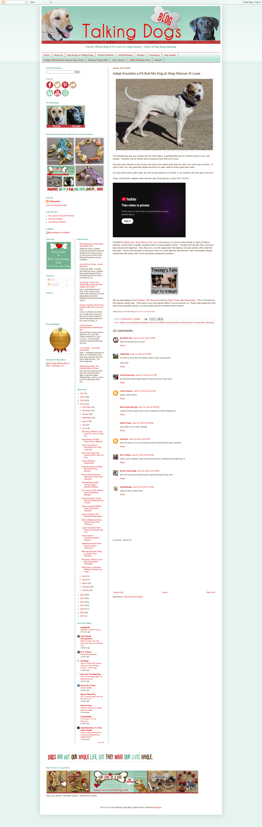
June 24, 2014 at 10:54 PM (143, 455)
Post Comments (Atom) (133, 597)
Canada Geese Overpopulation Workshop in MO (91, 327)
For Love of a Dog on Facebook (61, 216)
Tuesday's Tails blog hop (147, 300)
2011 (82, 602)
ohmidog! (85, 661)
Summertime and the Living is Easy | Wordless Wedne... (90, 484)
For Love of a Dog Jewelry (146, 311)
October (85, 414)
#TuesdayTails (199, 322)
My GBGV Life (126, 338)
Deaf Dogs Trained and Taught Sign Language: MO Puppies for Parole (91, 284)
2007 (82, 616)
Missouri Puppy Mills (98, 60)
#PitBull (161, 322)
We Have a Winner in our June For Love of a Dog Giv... (92, 433)
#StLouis (178, 322)
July (84, 425)
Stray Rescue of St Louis (146, 242)
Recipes (141, 55)
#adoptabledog (135, 322)
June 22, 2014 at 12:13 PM (144, 338)
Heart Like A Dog (88, 685)
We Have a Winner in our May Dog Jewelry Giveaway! (92, 561)
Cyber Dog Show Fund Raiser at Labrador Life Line (92, 530)
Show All (101, 742)
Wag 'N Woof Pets (88, 694)
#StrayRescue (187, 322)
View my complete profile (56, 205)
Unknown (124, 439)
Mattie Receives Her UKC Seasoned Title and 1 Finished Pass (92, 643)
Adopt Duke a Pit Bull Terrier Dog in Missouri (92, 440)
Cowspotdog (86, 717)
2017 (82, 393)
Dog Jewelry (170, 55)
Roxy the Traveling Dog (91, 674)
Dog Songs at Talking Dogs (80, 55)
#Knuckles (154, 322)
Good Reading (125, 55)
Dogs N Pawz (174, 300)
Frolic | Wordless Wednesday (88, 462)
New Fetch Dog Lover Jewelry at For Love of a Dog (93, 455)
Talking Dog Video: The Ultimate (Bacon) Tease (89, 367)
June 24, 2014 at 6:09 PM (139, 439)
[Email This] (150, 319)
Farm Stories (118, 60)
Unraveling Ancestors (57, 222)
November (86, 411)
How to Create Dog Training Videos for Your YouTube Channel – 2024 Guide (91, 665)
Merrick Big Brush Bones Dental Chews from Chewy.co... (92, 522)
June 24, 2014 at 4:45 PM (142, 423)
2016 (82, 397)
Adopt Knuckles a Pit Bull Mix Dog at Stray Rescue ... (92, 469)
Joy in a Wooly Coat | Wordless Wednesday (92, 515)
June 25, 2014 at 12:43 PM (148, 471)
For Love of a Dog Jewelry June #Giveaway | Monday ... (92, 492)
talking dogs (209, 322)
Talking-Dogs (54, 201)
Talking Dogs (190, 300)
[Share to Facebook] (159, 319)
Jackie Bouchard (127, 375)
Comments (54, 285)
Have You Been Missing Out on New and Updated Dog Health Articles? (91, 735)
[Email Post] (146, 319)
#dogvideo (145, 322)
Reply (122, 346)
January (85, 590)
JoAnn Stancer (126, 391)
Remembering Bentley (89, 654)
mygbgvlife (85, 627)
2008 (82, 613)
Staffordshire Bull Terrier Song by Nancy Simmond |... (92, 546)
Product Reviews (106, 55)
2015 (82, 400)
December (86, 407)
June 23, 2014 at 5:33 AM (140, 354)
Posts (52, 280)
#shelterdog (169, 322)
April (84, 580)
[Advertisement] (164, 566)
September (87, 418)
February (86, 587)
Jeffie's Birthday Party (139, 60)
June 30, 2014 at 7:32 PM (143, 487)
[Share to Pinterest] (162, 319)
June (84, 428)
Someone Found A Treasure (91, 630)
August (85, 421)
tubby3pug (124, 354)
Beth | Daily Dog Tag (128, 407)
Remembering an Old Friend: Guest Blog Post (92, 245)
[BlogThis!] (153, 319)
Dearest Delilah (86, 688)
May (84, 576)
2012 (82, 598)
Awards (158, 60)
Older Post (211, 592)
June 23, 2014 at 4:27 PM (146, 375)
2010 (82, 605)
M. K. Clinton (125, 455)
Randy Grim (129, 242)
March (85, 583)
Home (46, 55)
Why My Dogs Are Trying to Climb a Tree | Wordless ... (92, 553)
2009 (82, 609)
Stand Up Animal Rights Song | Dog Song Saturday (91, 508)
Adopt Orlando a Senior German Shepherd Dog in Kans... (92, 500)
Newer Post (118, 592)
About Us (58, 55)
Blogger (158, 807)
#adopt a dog (124, 322)
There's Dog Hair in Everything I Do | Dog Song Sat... (91, 447)
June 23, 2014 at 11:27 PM (145, 391)
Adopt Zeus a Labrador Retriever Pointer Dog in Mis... (92, 569)
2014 (82, 404)
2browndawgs (126, 487)
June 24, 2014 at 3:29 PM (148, 407)
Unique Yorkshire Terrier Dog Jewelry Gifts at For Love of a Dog (92, 307)
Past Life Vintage (55, 219)
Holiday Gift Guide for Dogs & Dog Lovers (64, 60)
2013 (82, 595)
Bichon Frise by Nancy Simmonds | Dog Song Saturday (92, 477)
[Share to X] (156, 319)
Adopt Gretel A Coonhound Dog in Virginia (91, 538)
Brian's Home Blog (128, 471)
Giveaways (154, 55)
